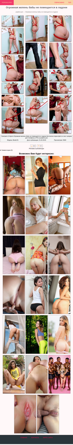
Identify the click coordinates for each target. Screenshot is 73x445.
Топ (69, 2)
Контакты (35, 437)
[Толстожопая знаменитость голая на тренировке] (59, 294)
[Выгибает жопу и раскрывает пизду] (59, 215)
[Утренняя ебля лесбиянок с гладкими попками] (13, 294)
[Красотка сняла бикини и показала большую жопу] (59, 334)
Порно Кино (59, 2)
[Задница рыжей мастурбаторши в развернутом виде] (36, 175)
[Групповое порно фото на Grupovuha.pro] (59, 374)
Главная (23, 437)
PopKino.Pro (7, 2)
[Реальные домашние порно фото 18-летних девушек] (13, 374)
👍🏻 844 (33, 146)
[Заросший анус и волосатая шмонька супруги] (59, 254)
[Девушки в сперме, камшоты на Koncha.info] (25, 414)
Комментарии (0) (7, 150)
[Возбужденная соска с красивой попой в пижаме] (36, 215)
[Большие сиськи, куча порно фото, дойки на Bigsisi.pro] (36, 374)
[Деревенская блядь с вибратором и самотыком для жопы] (36, 254)
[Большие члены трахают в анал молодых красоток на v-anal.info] (48, 414)
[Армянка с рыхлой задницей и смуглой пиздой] (36, 294)
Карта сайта (48, 437)
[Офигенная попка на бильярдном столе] (59, 175)
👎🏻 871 (40, 146)
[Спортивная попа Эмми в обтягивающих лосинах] (36, 334)
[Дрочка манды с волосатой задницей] (13, 254)
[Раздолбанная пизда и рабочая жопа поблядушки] (13, 215)
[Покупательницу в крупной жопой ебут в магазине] (13, 175)
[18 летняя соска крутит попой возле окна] (13, 334)
